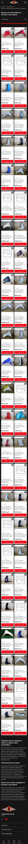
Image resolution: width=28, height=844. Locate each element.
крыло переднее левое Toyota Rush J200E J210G (6, 426)
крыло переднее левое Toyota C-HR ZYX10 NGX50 (19, 181)
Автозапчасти (10, 6)
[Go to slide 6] (11, 147)
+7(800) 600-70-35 (7, 814)
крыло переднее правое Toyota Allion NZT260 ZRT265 (20, 481)
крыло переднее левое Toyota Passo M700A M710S (20, 264)
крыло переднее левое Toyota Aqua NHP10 (6, 181)
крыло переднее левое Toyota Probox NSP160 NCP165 (20, 372)
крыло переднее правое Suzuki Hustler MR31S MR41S (7, 481)
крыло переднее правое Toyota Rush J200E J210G (20, 699)
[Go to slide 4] (8, 147)
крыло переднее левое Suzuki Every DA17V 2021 (20, 71)
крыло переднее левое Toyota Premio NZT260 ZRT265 (7, 318)
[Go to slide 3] (6, 147)
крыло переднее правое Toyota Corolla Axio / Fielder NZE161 (7, 535)
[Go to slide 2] (4, 147)
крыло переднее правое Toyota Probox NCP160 (20, 672)
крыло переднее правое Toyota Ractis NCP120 (7, 699)
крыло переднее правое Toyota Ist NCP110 (6, 590)
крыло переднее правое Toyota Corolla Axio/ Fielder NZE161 (20, 535)
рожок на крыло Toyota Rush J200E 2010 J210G (19, 726)
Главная (3, 6)
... (16, 6)
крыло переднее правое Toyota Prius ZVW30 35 (20, 645)
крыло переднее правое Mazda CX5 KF (7, 453)
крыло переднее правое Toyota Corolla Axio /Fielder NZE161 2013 (7, 563)
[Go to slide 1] (16, 38)
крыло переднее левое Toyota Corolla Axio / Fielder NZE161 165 (20, 209)
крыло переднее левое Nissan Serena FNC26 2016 (7, 71)
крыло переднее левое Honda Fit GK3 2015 (7, 44)
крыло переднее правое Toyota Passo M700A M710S (20, 590)
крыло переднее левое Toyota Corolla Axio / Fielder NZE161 (7, 208)
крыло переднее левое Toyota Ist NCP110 (6, 264)
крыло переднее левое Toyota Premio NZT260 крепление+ (20, 345)
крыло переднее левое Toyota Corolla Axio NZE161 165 (7, 237)
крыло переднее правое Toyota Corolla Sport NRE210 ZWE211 (20, 562)
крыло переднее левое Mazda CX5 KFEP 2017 (19, 44)
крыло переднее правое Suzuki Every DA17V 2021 (20, 454)
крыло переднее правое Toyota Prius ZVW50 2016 (7, 672)
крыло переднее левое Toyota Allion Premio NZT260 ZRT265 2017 (20, 153)
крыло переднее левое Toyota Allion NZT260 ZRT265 (7, 126)
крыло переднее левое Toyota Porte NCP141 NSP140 (20, 291)
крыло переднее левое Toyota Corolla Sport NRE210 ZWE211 (20, 237)
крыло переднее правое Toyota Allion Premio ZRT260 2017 (20, 508)
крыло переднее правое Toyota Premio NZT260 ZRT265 (7, 618)
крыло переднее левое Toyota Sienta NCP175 (20, 426)
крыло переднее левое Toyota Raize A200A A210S (19, 399)
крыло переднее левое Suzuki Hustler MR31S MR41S (7, 99)
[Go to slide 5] (10, 147)
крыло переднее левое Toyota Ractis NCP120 (7, 399)
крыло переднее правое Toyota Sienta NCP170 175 (7, 726)
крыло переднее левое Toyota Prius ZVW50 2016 (6, 372)
